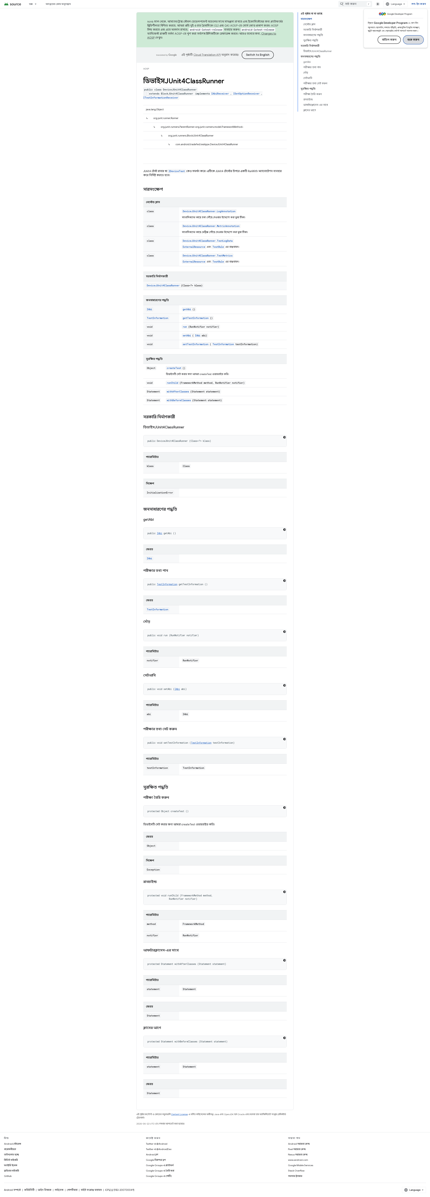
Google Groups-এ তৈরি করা (160, 1170)
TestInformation (157, 318)
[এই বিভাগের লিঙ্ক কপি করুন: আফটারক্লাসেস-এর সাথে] (183, 951)
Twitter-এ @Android (156, 1143)
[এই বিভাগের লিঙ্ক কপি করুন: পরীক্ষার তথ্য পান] (172, 571)
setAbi (187, 335)
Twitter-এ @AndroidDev (158, 1149)
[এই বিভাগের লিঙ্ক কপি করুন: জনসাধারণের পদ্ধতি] (180, 510)
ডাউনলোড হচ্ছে (11, 1154)
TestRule (218, 246)
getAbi (187, 309)
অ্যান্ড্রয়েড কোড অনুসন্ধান (58, 4)
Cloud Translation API (207, 55)
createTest (174, 368)
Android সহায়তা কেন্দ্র (299, 1143)
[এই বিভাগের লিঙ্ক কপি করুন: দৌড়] (154, 622)
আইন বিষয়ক (44, 1190)
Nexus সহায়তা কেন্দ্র (298, 1154)
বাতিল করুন (389, 39)
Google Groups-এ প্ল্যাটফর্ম (160, 1165)
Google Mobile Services (300, 1165)
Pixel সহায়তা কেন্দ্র (297, 1149)
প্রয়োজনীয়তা (10, 1149)
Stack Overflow (296, 1170)
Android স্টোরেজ (12, 1143)
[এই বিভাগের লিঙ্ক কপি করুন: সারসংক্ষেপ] (167, 190)
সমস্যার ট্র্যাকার (295, 1176)
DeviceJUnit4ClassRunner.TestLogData (208, 240)
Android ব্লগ (152, 1154)
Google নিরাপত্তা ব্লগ (156, 1159)
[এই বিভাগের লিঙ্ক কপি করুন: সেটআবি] (160, 676)
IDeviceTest (177, 171)
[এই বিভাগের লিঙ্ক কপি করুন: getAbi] (158, 520)
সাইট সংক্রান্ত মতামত (91, 1190)
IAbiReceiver (220, 93)
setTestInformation (195, 344)
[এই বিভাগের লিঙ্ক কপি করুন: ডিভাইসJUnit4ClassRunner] (188, 428)
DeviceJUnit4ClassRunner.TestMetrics (207, 255)
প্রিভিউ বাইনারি (11, 1159)
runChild (172, 382)
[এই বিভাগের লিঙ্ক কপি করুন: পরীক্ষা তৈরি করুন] (173, 798)
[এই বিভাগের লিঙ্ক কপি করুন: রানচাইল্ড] (161, 882)
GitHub (8, 1176)
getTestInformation (196, 318)
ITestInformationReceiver (160, 97)
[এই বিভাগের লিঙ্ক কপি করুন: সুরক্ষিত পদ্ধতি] (171, 788)
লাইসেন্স (59, 1190)
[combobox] (355, 4)
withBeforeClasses (179, 400)
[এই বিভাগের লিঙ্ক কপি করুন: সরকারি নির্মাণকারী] (179, 417)
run (185, 326)
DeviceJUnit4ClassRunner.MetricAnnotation (211, 226)
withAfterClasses (178, 391)
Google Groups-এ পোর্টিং (159, 1176)
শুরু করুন (413, 39)
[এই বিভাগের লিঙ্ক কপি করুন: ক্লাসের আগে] (165, 1028)
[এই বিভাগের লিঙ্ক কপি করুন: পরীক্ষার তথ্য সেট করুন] (181, 729)
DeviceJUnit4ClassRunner (163, 285)
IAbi (149, 309)
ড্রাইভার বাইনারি (11, 1170)
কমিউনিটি (29, 1190)
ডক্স (31, 4)
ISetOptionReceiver (246, 93)
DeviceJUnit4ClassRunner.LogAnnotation (209, 211)
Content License (179, 1114)
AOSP (146, 68)
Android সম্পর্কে (12, 1190)
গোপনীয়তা (72, 1190)
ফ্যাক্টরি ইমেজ (10, 1165)
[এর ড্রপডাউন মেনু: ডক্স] (37, 4)
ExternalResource (194, 246)
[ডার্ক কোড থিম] (285, 437)
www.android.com (298, 1159)
